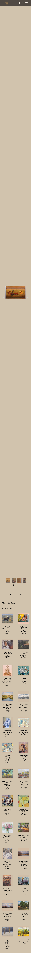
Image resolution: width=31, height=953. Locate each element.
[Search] (19, 3)
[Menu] (26, 3)
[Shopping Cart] (23, 3)
